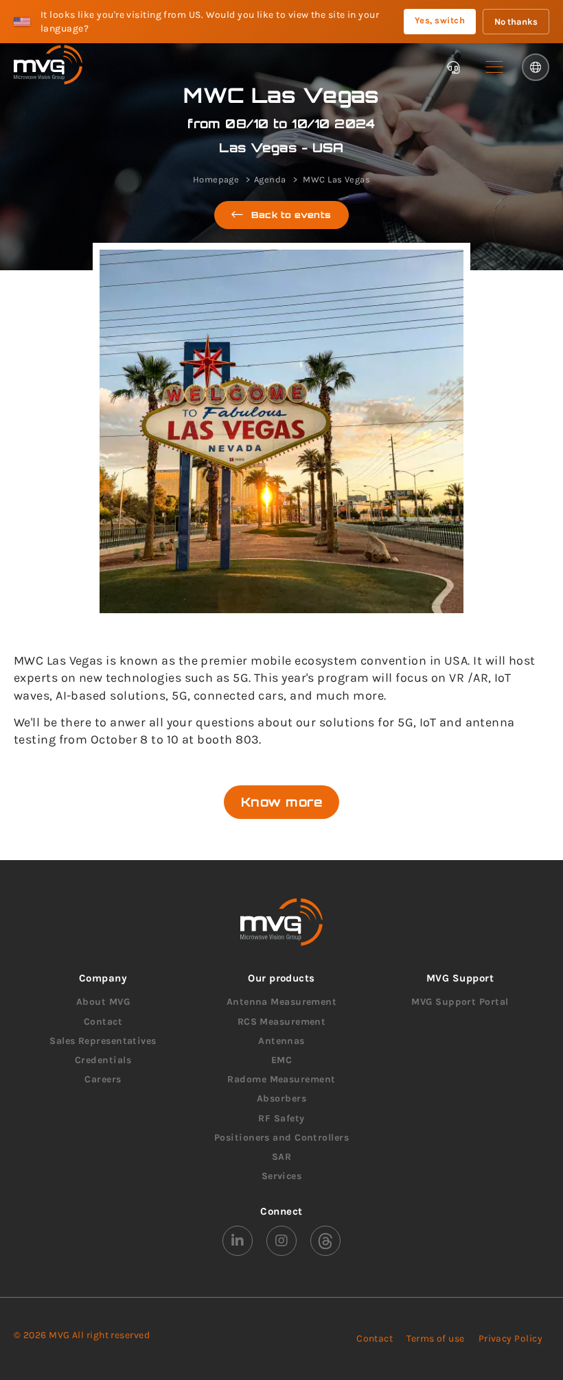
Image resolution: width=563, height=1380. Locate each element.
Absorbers (281, 1098)
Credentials (103, 1060)
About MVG (103, 1002)
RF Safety (281, 1118)
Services (282, 1176)
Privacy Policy (510, 1338)
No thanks (516, 21)
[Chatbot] (453, 67)
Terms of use (435, 1338)
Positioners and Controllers (281, 1137)
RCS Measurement (282, 1021)
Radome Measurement (281, 1079)
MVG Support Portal (459, 1002)
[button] (494, 67)
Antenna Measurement (282, 1002)
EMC (281, 1060)
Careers (102, 1079)
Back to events (292, 214)
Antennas (281, 1041)
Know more (281, 801)
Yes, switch (440, 20)
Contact (103, 1021)
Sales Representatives (102, 1041)
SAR (281, 1157)
